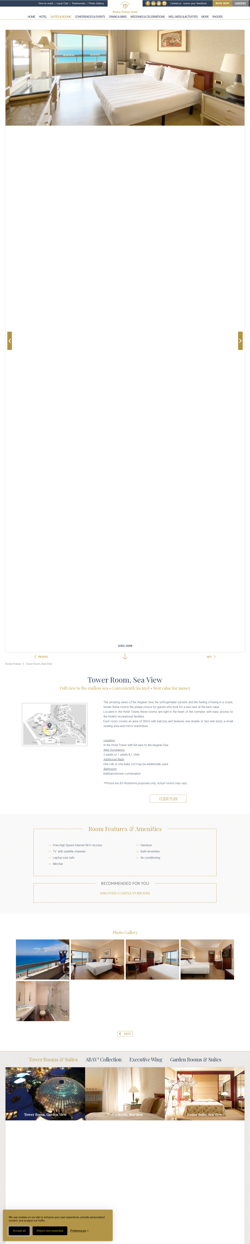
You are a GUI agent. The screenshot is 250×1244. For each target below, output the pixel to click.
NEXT (209, 657)
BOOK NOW (222, 3)
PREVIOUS (43, 657)
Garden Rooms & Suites (195, 1059)
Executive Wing (145, 1059)
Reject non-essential (50, 1230)
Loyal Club (62, 3)
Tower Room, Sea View (39, 663)
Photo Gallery (96, 3)
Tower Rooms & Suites (53, 1059)
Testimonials (78, 3)
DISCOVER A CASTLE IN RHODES (125, 893)
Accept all (19, 1230)
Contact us (176, 3)
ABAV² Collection (103, 1059)
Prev (9, 341)
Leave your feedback (195, 3)
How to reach (46, 3)
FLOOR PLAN (168, 799)
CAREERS (240, 3)
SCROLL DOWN (125, 646)
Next (240, 341)
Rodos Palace (13, 663)
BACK (127, 1033)
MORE (45, 1094)
